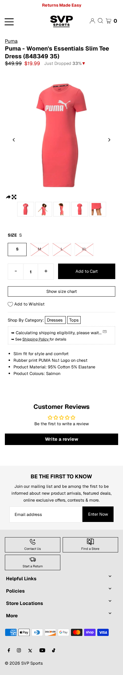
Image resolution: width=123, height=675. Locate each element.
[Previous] (14, 140)
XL (84, 249)
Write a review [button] (61, 439)
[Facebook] (9, 650)
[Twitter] (30, 650)
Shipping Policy (35, 339)
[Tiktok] (53, 650)
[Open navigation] (20, 21)
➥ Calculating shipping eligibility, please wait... (59, 332)
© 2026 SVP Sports (24, 663)
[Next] (109, 140)
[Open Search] (100, 21)
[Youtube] (42, 650)
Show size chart (61, 291)
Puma (11, 41)
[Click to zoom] (14, 196)
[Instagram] (19, 650)
